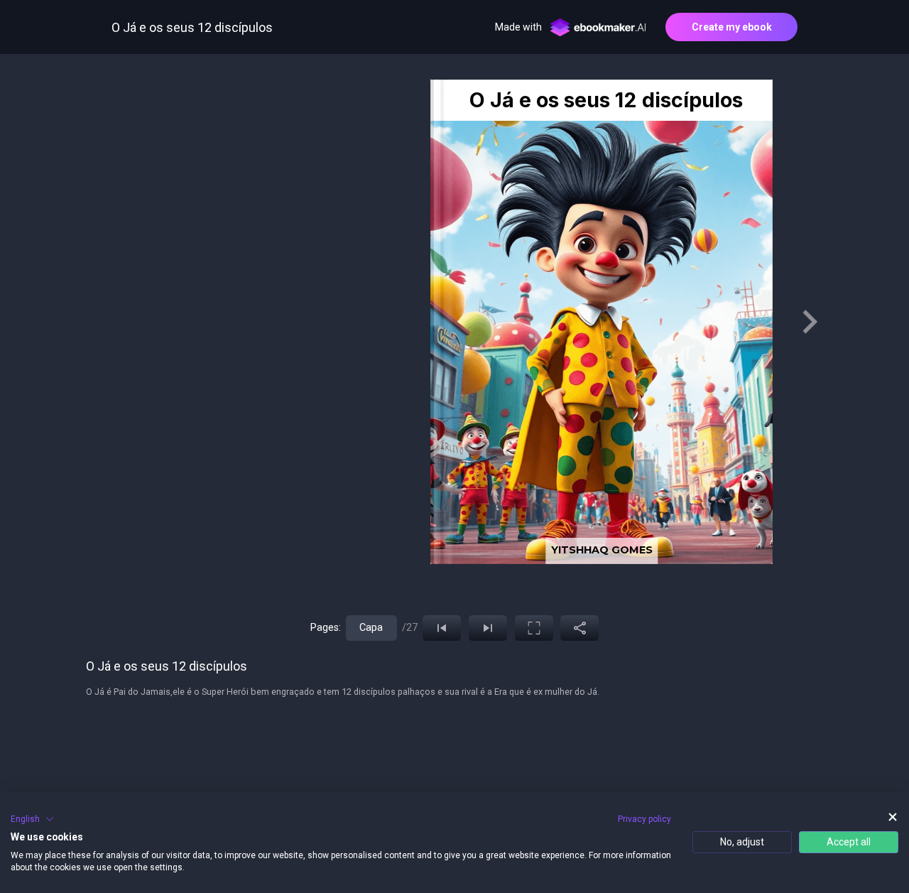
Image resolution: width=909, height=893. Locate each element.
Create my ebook (732, 27)
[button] (32, 819)
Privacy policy (644, 819)
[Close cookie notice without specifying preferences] (892, 817)
